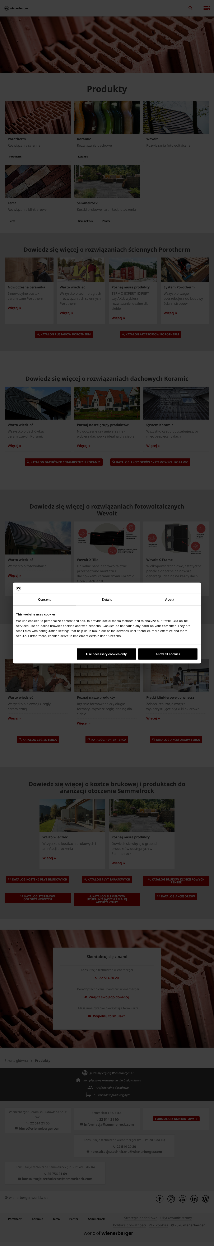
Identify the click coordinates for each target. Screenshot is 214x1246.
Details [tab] (107, 599)
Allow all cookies (167, 654)
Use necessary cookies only (106, 654)
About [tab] (169, 599)
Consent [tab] (44, 599)
